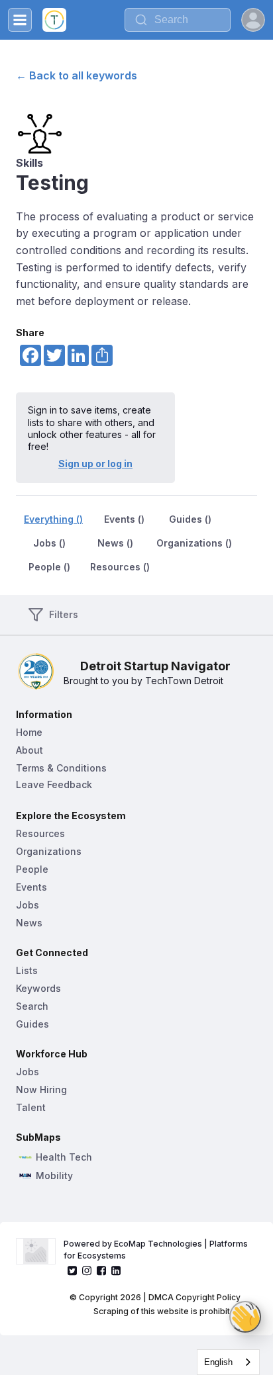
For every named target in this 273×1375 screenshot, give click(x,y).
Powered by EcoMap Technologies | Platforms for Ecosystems (157, 1250)
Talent (31, 1107)
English (218, 1362)
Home (29, 732)
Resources (40, 833)
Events (31, 887)
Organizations (49, 851)
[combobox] (228, 1362)
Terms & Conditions (61, 768)
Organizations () (194, 543)
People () (49, 566)
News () (115, 543)
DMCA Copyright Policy (194, 1297)
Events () (124, 519)
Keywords (38, 988)
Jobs (27, 904)
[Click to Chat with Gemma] (245, 1317)
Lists (27, 970)
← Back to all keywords (76, 75)
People (32, 869)
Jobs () (49, 543)
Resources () (120, 566)
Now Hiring (41, 1089)
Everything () (53, 519)
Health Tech (64, 1157)
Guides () (190, 519)
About (29, 750)
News (29, 922)
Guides (32, 1024)
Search (32, 1006)
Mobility (54, 1175)
